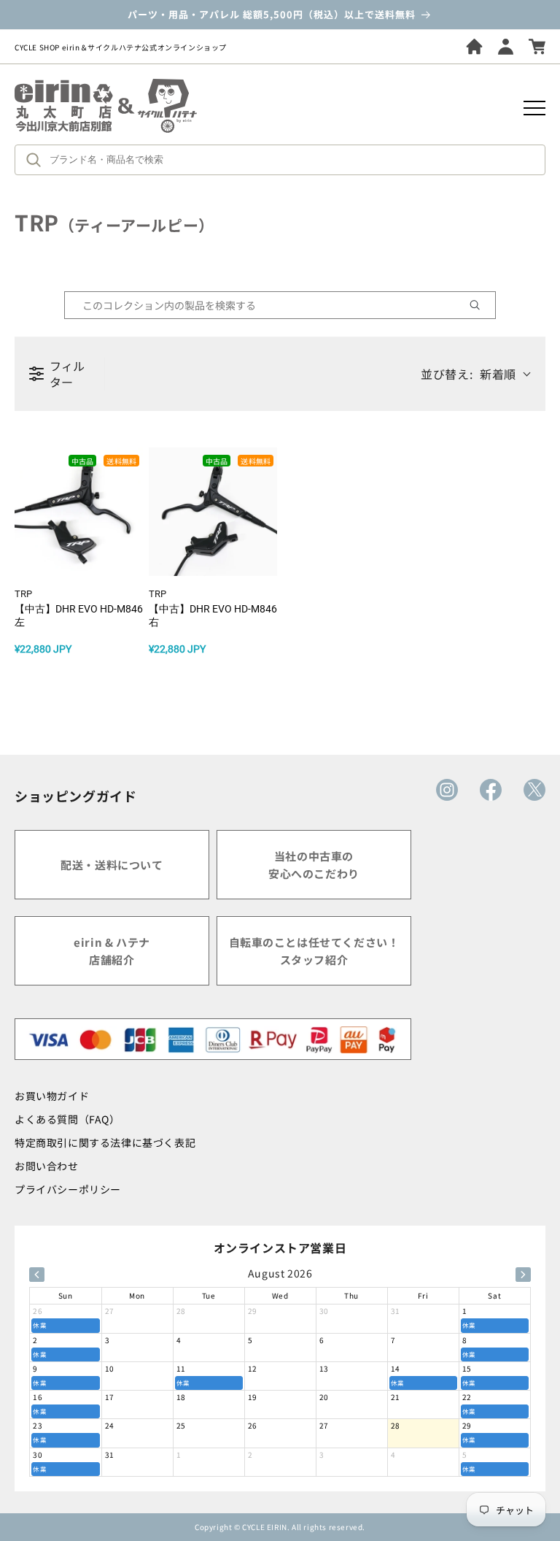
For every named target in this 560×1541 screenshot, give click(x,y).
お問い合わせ (47, 1165)
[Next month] (523, 1275)
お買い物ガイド (52, 1095)
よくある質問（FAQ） (67, 1119)
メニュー (534, 108)
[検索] (37, 160)
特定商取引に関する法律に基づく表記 (105, 1142)
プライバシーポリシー (68, 1189)
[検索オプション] (480, 305)
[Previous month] (36, 1275)
